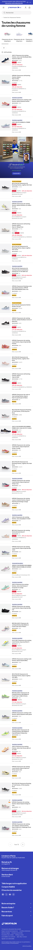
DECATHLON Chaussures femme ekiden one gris (21, 305)
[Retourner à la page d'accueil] (14, 8)
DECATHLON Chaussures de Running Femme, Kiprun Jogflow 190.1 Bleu (21, 675)
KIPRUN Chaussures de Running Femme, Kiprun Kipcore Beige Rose (21, 225)
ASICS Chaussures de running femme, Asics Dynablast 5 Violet (21, 517)
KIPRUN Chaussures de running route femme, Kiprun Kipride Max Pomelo (21, 342)
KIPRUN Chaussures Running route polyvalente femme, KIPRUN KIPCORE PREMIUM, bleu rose (22, 287)
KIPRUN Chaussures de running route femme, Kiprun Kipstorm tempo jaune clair (21, 768)
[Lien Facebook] (3, 894)
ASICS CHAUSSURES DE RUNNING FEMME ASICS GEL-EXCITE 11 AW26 (21, 427)
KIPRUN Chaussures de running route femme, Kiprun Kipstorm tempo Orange (21, 446)
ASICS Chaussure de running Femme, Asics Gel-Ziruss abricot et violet (21, 748)
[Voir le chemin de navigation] (2, 17)
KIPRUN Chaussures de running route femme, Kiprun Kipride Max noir (21, 608)
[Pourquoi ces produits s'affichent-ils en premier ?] (2, 52)
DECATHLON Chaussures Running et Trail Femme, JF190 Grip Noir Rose (21, 785)
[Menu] (3, 7)
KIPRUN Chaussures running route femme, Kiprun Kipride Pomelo (22, 100)
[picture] (5, 60)
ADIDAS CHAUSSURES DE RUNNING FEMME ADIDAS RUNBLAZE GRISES (22, 566)
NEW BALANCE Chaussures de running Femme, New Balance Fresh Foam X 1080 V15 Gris (20, 694)
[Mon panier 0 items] (29, 7)
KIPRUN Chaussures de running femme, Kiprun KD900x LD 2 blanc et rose (22, 205)
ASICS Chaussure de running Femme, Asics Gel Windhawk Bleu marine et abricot (22, 57)
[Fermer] (30, 2)
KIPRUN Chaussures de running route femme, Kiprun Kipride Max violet (21, 548)
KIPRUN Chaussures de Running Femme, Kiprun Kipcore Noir (21, 375)
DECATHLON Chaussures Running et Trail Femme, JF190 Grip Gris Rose (21, 411)
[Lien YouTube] (10, 894)
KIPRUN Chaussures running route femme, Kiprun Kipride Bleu (22, 659)
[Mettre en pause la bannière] (27, 2)
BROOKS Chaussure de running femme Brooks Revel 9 (21, 531)
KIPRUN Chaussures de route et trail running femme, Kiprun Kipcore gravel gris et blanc (21, 396)
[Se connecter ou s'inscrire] (26, 7)
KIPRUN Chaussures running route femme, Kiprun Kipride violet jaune (22, 713)
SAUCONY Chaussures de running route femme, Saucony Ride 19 (22, 641)
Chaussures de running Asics (19, 40)
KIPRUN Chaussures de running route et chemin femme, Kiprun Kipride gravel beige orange (21, 500)
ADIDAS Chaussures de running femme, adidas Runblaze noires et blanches (22, 319)
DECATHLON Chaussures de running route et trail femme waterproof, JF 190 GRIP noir (20, 270)
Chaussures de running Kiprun (7, 40)
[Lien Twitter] (6, 894)
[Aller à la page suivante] (23, 844)
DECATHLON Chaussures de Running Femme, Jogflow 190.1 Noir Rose (22, 463)
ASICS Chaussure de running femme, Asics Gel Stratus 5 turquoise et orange (20, 586)
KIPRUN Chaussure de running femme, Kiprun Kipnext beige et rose (21, 803)
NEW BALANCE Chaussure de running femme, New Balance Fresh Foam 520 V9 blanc (20, 625)
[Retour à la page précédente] (10, 844)
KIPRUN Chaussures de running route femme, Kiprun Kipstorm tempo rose (21, 482)
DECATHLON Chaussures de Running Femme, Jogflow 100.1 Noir (22, 184)
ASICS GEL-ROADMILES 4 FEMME (21, 122)
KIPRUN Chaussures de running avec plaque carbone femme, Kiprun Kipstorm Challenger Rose (21, 825)
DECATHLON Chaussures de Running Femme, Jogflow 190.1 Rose (21, 358)
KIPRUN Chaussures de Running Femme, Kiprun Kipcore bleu (21, 77)
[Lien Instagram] (13, 894)
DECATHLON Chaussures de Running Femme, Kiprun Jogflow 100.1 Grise (21, 248)
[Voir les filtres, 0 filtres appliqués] (4, 48)
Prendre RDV (16, 173)
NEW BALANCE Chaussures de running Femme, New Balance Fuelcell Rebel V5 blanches (20, 731)
